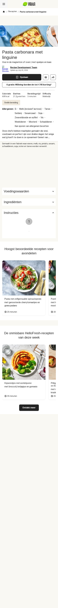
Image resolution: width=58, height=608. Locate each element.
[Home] (3, 12)
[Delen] (53, 77)
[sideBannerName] (29, 167)
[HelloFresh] (29, 4)
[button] (29, 202)
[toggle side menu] (4, 4)
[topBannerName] (29, 20)
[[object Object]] (46, 77)
